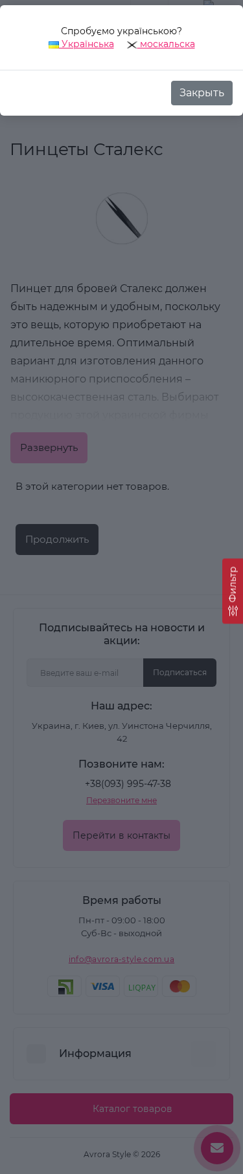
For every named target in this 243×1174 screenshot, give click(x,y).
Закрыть (201, 93)
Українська (86, 44)
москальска (166, 44)
